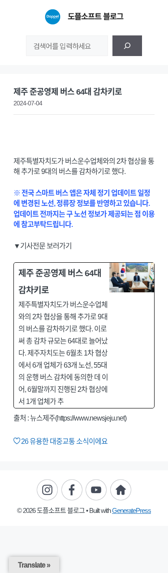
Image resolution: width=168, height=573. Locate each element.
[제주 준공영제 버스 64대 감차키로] (84, 335)
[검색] (127, 45)
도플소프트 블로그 (95, 16)
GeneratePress (131, 510)
